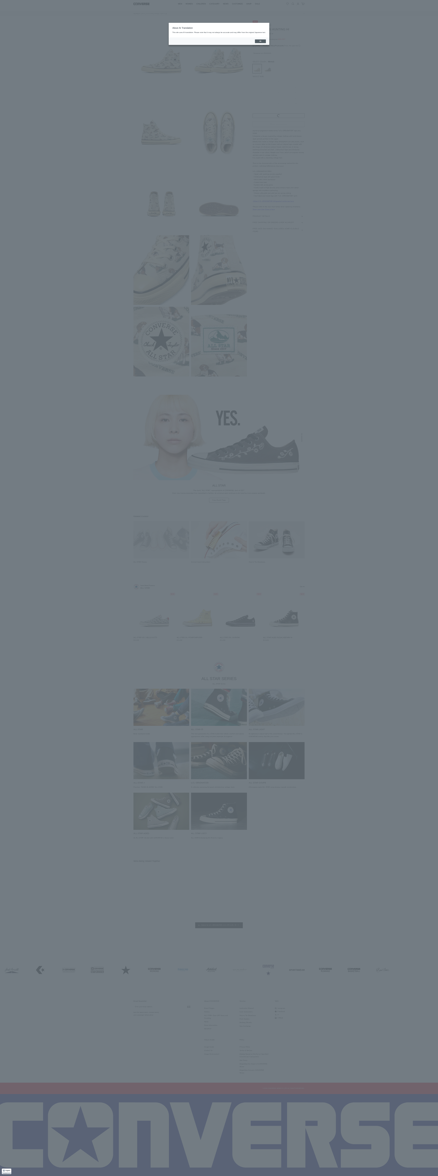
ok (260, 41)
